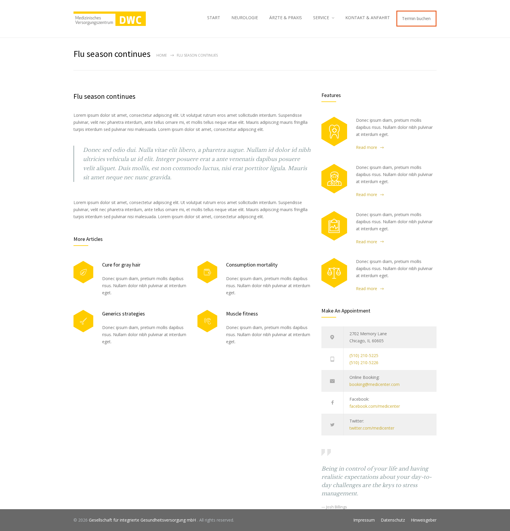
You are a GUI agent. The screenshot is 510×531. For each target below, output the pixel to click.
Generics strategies (123, 313)
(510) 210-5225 (363, 355)
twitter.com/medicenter (371, 428)
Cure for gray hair (121, 264)
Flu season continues (104, 96)
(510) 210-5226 (363, 362)
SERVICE (321, 17)
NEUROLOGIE (244, 17)
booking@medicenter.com (374, 384)
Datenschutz (393, 520)
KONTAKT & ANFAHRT (367, 17)
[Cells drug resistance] (334, 178)
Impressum (364, 520)
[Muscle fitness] (207, 321)
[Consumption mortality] (207, 272)
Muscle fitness (242, 313)
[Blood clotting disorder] (334, 131)
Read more (366, 147)
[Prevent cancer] (334, 272)
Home (161, 55)
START (213, 17)
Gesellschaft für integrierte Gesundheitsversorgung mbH (143, 520)
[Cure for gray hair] (83, 272)
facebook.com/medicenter (374, 406)
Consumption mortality (251, 264)
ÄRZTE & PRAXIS (285, 17)
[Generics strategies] (83, 321)
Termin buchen (416, 18)
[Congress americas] (334, 225)
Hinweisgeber (424, 520)
